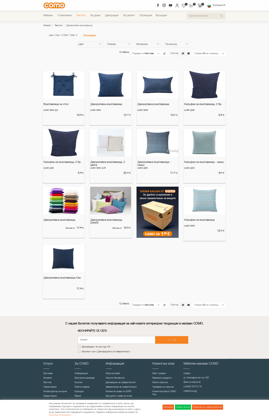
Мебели (48, 15)
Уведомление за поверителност (121, 387)
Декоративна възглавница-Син (62, 278)
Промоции (146, 15)
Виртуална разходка (85, 378)
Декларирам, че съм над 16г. (96, 347)
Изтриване (90, 36)
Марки (78, 396)
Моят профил (159, 373)
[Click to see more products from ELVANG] (173, 151)
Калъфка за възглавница (199, 220)
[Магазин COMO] (54, 5)
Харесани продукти (162, 378)
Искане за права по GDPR (118, 392)
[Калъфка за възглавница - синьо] (204, 143)
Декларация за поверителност (121, 383)
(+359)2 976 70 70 (193, 387)
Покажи (198, 54)
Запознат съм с (106, 352)
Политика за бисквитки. (60, 415)
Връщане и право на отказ (119, 396)
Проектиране (50, 387)
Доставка (48, 373)
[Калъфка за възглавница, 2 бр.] (204, 85)
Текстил (80, 15)
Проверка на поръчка (163, 387)
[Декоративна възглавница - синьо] (158, 143)
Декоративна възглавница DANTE (106, 221)
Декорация (111, 15)
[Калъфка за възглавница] (204, 200)
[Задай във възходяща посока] (164, 53)
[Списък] (188, 53)
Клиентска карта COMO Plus (164, 393)
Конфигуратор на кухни (55, 392)
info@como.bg (190, 391)
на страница (212, 54)
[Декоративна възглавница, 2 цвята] (111, 143)
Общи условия (113, 373)
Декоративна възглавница (106, 104)
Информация (81, 373)
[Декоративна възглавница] (111, 85)
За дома (95, 15)
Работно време (82, 387)
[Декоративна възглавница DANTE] (111, 200)
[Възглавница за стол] (64, 85)
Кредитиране (50, 396)
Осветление (64, 15)
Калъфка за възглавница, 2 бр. (203, 104)
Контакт (79, 383)
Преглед (174, 53)
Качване (47, 378)
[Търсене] (222, 16)
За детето (129, 15)
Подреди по (138, 54)
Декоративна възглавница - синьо (154, 163)
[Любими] (184, 6)
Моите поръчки (160, 383)
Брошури (161, 15)
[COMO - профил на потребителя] (177, 6)
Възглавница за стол (56, 104)
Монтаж (47, 383)
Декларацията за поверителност (114, 352)
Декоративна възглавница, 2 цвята (107, 163)
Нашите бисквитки (115, 378)
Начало (47, 26)
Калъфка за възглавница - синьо (204, 162)
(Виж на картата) (192, 382)
